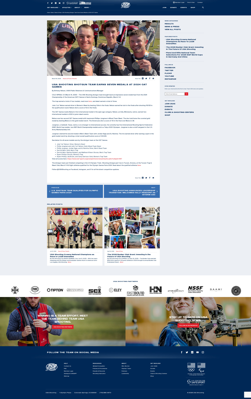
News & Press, (67, 78)
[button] (142, 79)
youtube (169, 76)
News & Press (58, 12)
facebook (170, 67)
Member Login (179, 2)
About (77, 7)
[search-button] (203, 7)
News (86, 7)
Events (184, 7)
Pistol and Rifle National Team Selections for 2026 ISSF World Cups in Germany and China (184, 55)
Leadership (125, 373)
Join (164, 7)
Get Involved (52, 7)
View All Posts (173, 29)
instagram (170, 79)
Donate (173, 7)
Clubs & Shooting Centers (179, 112)
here (90, 101)
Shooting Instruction (99, 373)
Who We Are (125, 366)
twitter (169, 70)
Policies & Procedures (100, 368)
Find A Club (191, 2)
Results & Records (99, 371)
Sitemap (66, 376)
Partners (124, 371)
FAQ (65, 368)
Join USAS (170, 104)
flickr (168, 73)
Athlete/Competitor (99, 366)
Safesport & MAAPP (70, 373)
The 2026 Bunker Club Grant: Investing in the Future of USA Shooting (184, 48)
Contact (199, 2)
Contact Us (67, 366)
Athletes (66, 7)
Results (74, 78)
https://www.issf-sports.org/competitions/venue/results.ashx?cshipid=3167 (94, 159)
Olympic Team (126, 368)
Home (48, 12)
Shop (193, 7)
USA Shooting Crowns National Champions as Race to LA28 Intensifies (181, 41)
